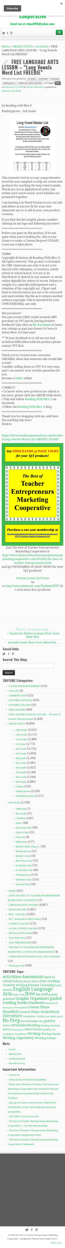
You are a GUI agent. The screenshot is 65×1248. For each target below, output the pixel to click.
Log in (12, 1049)
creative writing (15, 985)
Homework (51, 1003)
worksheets (21, 1034)
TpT (54, 1029)
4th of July (21, 813)
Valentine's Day (24, 879)
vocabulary (8, 1034)
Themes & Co (51, 1239)
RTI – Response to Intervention (25, 919)
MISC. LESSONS (17, 914)
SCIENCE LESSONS (19, 923)
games (53, 994)
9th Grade (21, 782)
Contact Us (14, 1075)
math (47, 1016)
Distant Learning (41, 985)
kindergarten (8, 1008)
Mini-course (57, 1016)
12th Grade (21, 739)
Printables (19, 1025)
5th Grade (21, 763)
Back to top (56, 1243)
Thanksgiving (23, 875)
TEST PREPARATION (20, 942)
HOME (12, 891)
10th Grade (21, 730)
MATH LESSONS (17, 909)
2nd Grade (42, 79)
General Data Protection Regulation (27, 1079)
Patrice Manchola (35, 87)
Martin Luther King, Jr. (28, 846)
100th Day (21, 809)
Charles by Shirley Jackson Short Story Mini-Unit (32, 635)
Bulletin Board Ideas (25, 981)
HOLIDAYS (14, 802)
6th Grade (21, 767)
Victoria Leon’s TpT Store (32, 578)
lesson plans (21, 1007)
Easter (19, 823)
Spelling (46, 1029)
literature (12, 1015)
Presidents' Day (24, 865)
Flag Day (20, 837)
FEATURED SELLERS (19, 705)
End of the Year (24, 827)
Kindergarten (9, 83)
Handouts (36, 1003)
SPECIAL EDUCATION (20, 933)
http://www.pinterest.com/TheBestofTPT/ (32, 586)
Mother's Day (23, 856)
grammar (9, 998)
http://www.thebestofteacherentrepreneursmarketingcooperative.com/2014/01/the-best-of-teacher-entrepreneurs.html (32, 559)
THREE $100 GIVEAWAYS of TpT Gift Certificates (34, 956)
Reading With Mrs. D (38, 399)
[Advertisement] (32, 1190)
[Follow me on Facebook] (8, 33)
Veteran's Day (23, 884)
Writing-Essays (51, 1034)
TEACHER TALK (17, 938)
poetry (49, 1021)
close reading (49, 981)
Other (41, 1021)
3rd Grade (54, 79)
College (20, 786)
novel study (29, 1021)
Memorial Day (23, 851)
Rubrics (7, 1029)
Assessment (33, 976)
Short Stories (33, 1029)
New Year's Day (24, 860)
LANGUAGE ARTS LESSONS (30, 83)
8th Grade (21, 777)
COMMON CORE (17, 695)
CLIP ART (14, 691)
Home (6, 46)
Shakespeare (18, 1030)
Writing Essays (45, 1038)
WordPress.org (17, 1063)
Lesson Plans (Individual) (39, 1012)
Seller (19, 378)
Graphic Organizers (32, 998)
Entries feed (15, 1054)
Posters (7, 1025)
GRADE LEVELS (22, 46)
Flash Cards (18, 994)
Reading (34, 1025)
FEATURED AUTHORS (20, 700)
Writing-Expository (18, 1038)
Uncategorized (16, 965)
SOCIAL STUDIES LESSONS (23, 928)
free (58, 83)
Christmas (21, 818)
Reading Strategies (50, 1025)
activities (12, 976)
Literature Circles (34, 1016)
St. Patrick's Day (24, 870)
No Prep (11, 1020)
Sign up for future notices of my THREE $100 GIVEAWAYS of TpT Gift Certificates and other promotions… (32, 1107)
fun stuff (42, 994)
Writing (34, 1034)
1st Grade (42, 46)
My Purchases (42, 324)
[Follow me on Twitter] (4, 33)
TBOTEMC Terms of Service (24, 1116)
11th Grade (21, 734)
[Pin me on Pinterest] (12, 33)
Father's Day (22, 832)
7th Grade (21, 772)
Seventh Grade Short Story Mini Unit (34, 642)
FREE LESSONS (17, 709)
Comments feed (17, 1058)
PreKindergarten (25, 796)
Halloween (21, 842)
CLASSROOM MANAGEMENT (24, 686)
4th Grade (21, 758)
